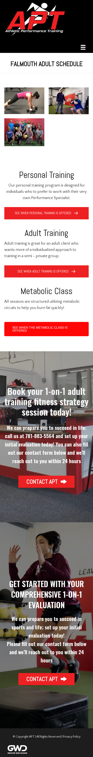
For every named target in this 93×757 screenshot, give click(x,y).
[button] (46, 482)
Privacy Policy (71, 736)
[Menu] (83, 47)
